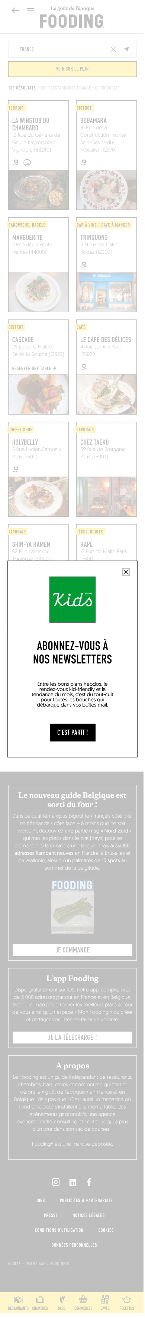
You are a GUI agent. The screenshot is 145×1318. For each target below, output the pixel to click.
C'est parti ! (72, 732)
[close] (126, 572)
